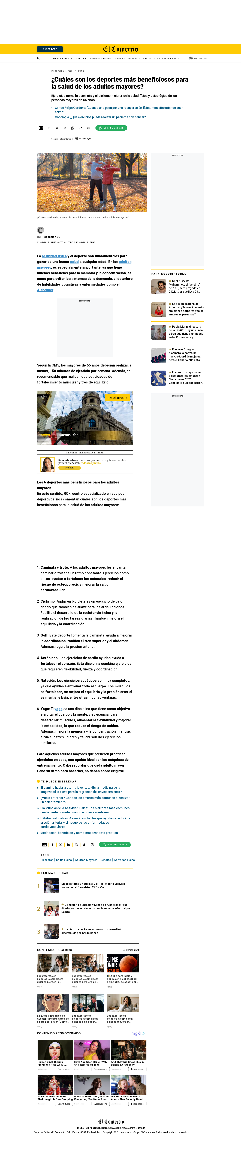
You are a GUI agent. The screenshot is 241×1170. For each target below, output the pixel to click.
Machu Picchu (164, 58)
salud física (64, 860)
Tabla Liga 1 (147, 58)
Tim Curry (118, 58)
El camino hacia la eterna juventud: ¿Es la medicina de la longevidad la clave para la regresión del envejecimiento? (81, 790)
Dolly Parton (132, 58)
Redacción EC (51, 237)
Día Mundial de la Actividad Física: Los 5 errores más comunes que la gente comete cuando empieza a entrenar (85, 810)
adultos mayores (86, 860)
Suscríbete (50, 49)
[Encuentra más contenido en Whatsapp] (73, 128)
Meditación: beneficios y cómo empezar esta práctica (79, 833)
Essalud (107, 58)
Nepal (67, 58)
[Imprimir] (89, 128)
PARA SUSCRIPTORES (169, 273)
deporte (106, 860)
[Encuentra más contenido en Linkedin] (65, 128)
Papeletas (95, 58)
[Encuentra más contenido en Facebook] (49, 128)
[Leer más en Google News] (41, 128)
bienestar (47, 860)
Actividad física (124, 860)
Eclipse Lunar (80, 58)
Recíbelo (69, 467)
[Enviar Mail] (39, 237)
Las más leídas (55, 873)
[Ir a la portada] (111, 1121)
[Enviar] (38, 58)
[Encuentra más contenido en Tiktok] (81, 128)
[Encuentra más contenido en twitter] (57, 128)
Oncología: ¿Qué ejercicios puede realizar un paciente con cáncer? (100, 117)
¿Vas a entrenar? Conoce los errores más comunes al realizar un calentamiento (85, 800)
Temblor (57, 58)
